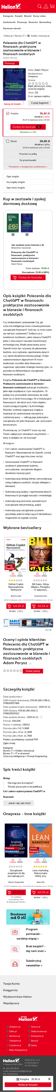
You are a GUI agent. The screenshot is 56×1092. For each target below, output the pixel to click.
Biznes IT (8, 750)
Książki (19, 16)
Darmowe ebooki (12, 28)
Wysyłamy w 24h (28, 132)
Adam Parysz (42, 70)
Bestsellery (45, 22)
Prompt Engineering (37, 756)
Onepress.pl (14, 1027)
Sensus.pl (35, 1027)
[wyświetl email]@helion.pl (20, 1071)
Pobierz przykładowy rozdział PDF (20, 739)
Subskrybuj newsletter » (34, 963)
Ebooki (28, 16)
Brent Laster (16, 596)
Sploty (34, 1045)
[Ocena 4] (39, 83)
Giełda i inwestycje (24, 750)
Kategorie (8, 16)
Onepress (33, 76)
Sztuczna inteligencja (14, 756)
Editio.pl (13, 1031)
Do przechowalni (28, 160)
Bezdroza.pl (14, 1036)
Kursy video (39, 16)
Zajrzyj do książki (12, 104)
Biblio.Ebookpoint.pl (18, 1050)
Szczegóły (15, 182)
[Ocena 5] (43, 83)
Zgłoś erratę (9, 743)
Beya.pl (34, 1041)
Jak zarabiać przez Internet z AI (27, 245)
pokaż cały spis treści (20, 803)
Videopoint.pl (15, 1041)
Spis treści (15, 187)
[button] (51, 553)
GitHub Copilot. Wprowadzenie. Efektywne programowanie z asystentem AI (16, 590)
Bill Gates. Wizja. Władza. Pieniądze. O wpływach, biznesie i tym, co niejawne (40, 590)
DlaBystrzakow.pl (39, 1031)
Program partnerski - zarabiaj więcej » (29, 934)
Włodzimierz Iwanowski (21, 248)
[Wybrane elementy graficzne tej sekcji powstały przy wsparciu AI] (50, 630)
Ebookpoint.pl (37, 1036)
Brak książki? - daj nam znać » (36, 949)
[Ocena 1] (29, 83)
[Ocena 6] (46, 83)
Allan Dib (40, 882)
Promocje (22, 22)
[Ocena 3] (36, 83)
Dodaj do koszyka (30, 277)
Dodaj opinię (33, 671)
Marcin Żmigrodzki (16, 882)
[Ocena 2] (32, 83)
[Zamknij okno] (49, 1079)
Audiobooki (9, 22)
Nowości (33, 22)
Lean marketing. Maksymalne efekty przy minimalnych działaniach (41, 876)
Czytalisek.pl (15, 1045)
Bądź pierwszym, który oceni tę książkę (39, 87)
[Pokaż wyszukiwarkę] (39, 6)
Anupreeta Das (40, 596)
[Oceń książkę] (39, 83)
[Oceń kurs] (12, 670)
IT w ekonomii (22, 753)
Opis (12, 176)
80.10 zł (18, 892)
